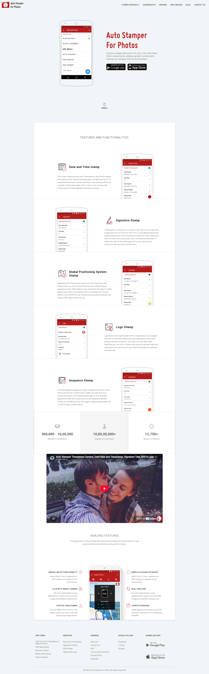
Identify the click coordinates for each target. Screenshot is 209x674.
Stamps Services (130, 5)
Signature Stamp (70, 645)
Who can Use (176, 5)
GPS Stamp (68, 649)
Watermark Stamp (43, 654)
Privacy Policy (96, 655)
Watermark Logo (70, 652)
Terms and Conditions (100, 652)
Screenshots (149, 5)
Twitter (121, 645)
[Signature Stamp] (128, 225)
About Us (94, 642)
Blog (188, 5)
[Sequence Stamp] (81, 385)
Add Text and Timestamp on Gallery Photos (47, 642)
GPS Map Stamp (42, 647)
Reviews (163, 5)
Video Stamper (42, 657)
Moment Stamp (42, 650)
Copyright (95, 659)
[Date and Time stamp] (84, 171)
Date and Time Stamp (72, 642)
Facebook (122, 642)
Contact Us (199, 5)
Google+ (121, 649)
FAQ (92, 649)
